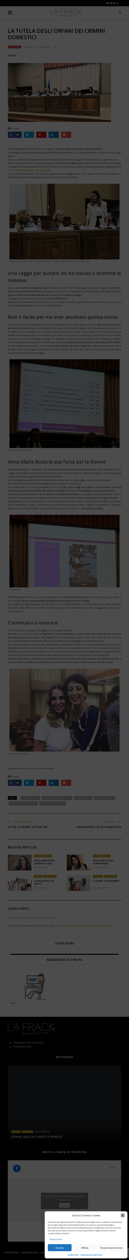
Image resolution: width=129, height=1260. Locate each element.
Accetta (60, 1247)
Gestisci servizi (55, 1239)
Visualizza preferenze (111, 1247)
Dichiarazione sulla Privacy (92, 1254)
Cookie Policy (73, 1254)
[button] (122, 1215)
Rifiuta (84, 1247)
